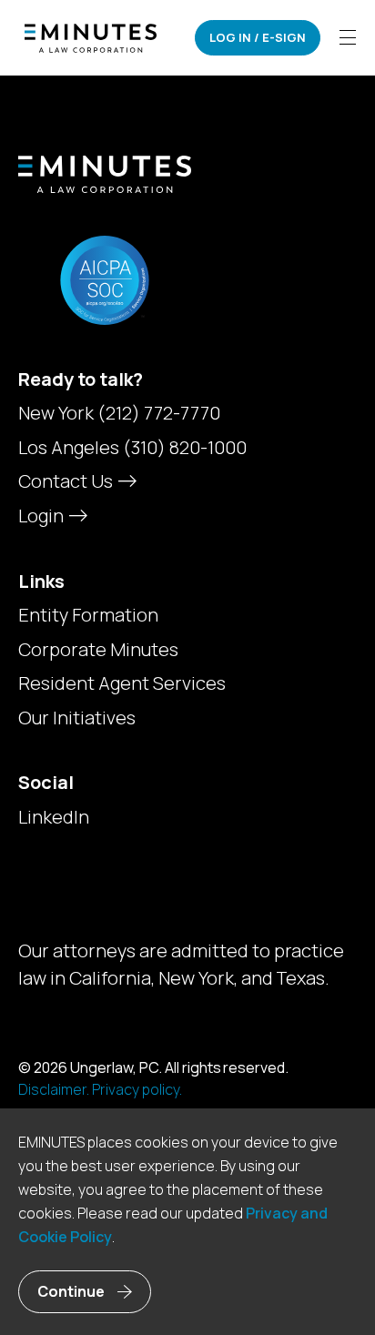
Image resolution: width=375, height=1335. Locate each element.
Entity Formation (88, 615)
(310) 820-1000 (185, 447)
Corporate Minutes (98, 650)
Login (42, 515)
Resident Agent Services (122, 683)
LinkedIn (53, 817)
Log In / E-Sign (257, 37)
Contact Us (67, 481)
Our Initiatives (77, 718)
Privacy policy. (137, 1089)
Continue (71, 1291)
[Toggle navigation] (347, 38)
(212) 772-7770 (158, 412)
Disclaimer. (53, 1089)
